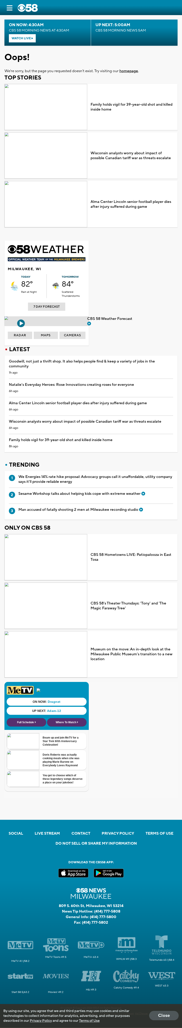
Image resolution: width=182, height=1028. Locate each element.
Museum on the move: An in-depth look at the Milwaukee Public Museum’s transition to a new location (131, 654)
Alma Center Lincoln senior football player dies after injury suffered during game (131, 204)
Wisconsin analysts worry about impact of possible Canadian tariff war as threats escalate (131, 155)
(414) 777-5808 (107, 911)
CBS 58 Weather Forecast (110, 318)
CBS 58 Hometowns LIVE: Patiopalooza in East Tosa (131, 557)
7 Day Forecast (47, 307)
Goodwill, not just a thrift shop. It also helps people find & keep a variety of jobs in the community (82, 364)
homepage (128, 71)
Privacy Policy (118, 833)
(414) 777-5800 (103, 917)
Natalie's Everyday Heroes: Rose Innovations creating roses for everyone (71, 384)
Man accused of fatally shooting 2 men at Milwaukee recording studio (78, 509)
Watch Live (22, 38)
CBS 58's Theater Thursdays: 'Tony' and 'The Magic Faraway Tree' (128, 606)
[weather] (14, 286)
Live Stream (47, 833)
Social (16, 833)
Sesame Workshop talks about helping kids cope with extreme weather (79, 493)
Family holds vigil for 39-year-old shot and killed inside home (131, 107)
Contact (80, 833)
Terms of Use (159, 833)
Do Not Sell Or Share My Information (96, 843)
